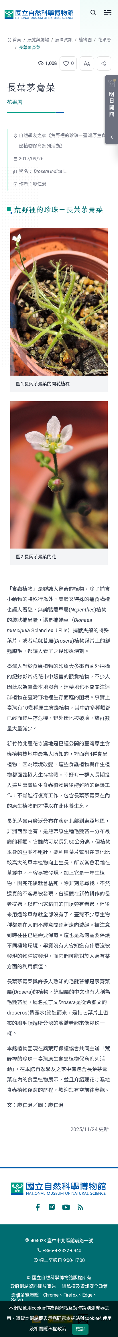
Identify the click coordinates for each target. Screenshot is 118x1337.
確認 (80, 1329)
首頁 (17, 39)
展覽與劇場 (38, 39)
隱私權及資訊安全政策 (85, 1286)
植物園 (85, 39)
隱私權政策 (54, 1329)
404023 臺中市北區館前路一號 (61, 1240)
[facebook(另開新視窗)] (37, 1206)
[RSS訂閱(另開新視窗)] (80, 1206)
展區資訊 (63, 39)
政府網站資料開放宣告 (33, 1286)
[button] (66, 63)
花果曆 (104, 39)
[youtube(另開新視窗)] (66, 1206)
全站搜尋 (93, 12)
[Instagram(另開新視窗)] (52, 1206)
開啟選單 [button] (107, 12)
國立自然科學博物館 (39, 14)
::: (3, 43)
